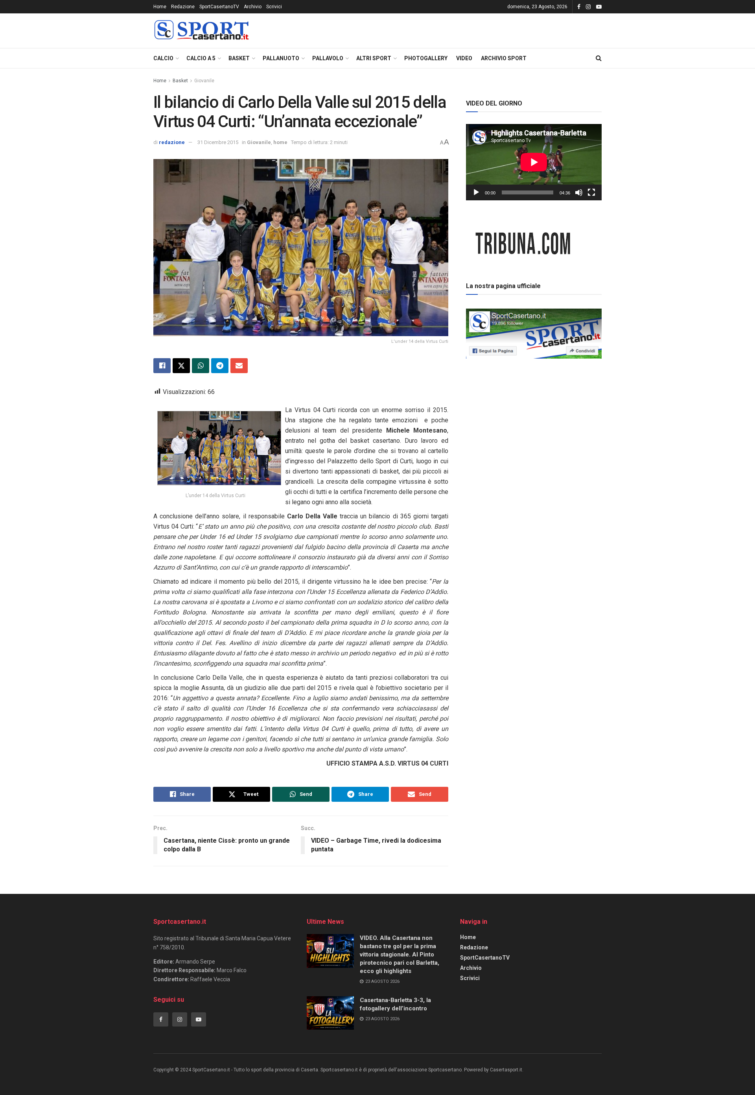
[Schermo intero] (591, 192)
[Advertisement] (534, 417)
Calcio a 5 (200, 58)
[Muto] (579, 192)
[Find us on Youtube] (599, 7)
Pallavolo (327, 58)
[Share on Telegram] (219, 365)
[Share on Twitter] (181, 365)
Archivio (252, 6)
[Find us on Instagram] (588, 7)
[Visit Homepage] (201, 31)
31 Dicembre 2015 (217, 142)
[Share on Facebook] (162, 365)
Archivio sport (504, 58)
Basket (239, 58)
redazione (172, 142)
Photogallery (425, 58)
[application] (534, 162)
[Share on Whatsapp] (200, 365)
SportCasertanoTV (219, 6)
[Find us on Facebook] (578, 7)
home (280, 142)
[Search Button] (599, 58)
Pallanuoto (281, 58)
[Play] (476, 192)
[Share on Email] (239, 365)
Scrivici (274, 6)
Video (464, 58)
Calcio (163, 58)
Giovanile (204, 80)
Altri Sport (373, 58)
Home (159, 6)
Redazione (183, 6)
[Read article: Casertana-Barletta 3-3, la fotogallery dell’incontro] (330, 1013)
